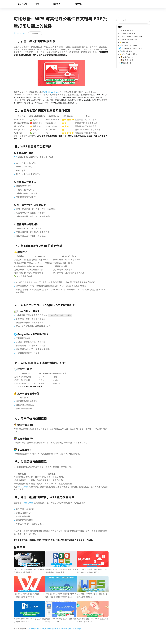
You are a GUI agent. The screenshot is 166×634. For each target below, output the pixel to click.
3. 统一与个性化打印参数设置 (131, 36)
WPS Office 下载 (50, 92)
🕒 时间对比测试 (126, 51)
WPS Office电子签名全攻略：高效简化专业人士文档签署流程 (92, 595)
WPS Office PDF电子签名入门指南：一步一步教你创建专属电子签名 (29, 595)
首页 (37, 4)
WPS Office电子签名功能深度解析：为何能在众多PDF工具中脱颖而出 (92, 570)
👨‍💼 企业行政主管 (127, 57)
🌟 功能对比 (124, 42)
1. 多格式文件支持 (126, 30)
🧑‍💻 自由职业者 (126, 63)
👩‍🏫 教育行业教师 (126, 60)
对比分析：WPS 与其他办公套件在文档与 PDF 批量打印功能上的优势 (55, 628)
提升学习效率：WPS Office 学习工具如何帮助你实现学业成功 (29, 620)
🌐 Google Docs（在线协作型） (131, 48)
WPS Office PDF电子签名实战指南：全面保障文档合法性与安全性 (60, 570)
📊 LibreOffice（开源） (129, 45)
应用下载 (78, 4)
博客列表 (56, 4)
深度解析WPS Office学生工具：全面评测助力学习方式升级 (60, 620)
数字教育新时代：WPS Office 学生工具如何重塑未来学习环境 (92, 620)
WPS (16, 156)
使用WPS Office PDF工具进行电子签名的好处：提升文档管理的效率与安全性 (60, 595)
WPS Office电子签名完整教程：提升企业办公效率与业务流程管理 (29, 570)
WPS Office (23, 486)
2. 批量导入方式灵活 (127, 33)
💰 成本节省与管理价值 (128, 54)
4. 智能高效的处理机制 (128, 39)
